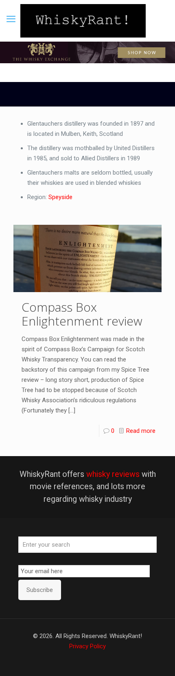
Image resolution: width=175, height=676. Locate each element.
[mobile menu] (11, 19)
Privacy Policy (87, 646)
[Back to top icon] (158, 659)
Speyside (60, 197)
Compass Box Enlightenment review (82, 314)
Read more (140, 430)
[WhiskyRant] (83, 21)
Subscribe (39, 590)
